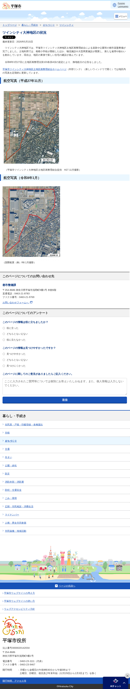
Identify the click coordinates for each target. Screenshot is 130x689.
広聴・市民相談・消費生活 (19, 506)
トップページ (10, 25)
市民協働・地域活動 (15, 531)
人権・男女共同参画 (15, 522)
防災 (7, 473)
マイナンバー (12, 514)
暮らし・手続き (29, 25)
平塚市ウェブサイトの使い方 (19, 601)
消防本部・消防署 (14, 481)
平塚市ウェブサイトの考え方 (19, 593)
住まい (8, 457)
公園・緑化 (11, 465)
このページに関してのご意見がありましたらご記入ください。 (38, 373)
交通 (7, 449)
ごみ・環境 (11, 498)
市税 (7, 432)
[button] (115, 683)
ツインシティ (66, 25)
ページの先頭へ (67, 585)
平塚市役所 (14, 640)
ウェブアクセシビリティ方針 (19, 609)
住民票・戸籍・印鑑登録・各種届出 (24, 424)
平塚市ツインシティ (13, 69)
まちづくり (49, 25)
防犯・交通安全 (13, 490)
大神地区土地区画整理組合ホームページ (45, 69)
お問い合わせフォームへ (16, 302)
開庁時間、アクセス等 (14, 680)
